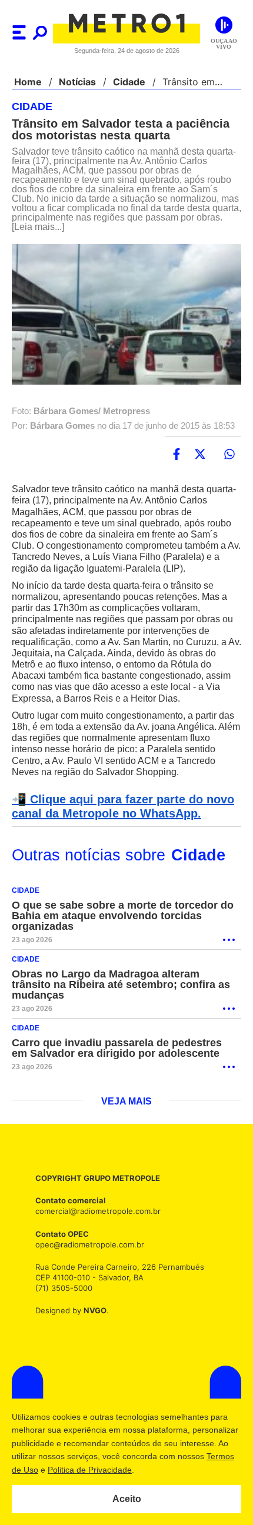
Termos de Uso (68, 1470)
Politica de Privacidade (148, 1470)
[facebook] (176, 454)
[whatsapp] (229, 454)
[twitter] (200, 454)
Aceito (126, 1499)
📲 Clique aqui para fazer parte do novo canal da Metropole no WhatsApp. (119, 807)
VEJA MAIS (127, 1102)
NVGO (92, 1310)
